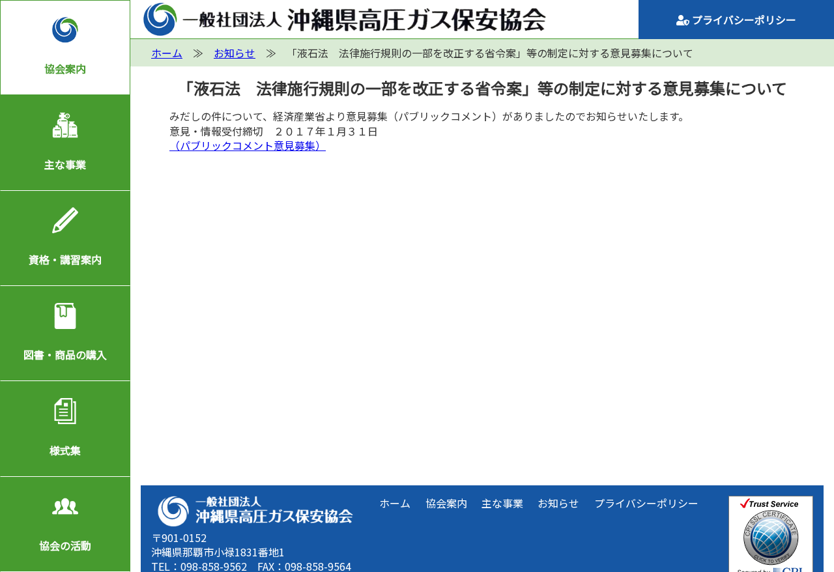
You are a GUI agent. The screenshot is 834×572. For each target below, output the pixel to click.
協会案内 (65, 68)
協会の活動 (65, 545)
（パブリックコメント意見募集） (247, 145)
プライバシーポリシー (742, 19)
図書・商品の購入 (65, 354)
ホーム (394, 503)
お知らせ (558, 503)
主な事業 (65, 164)
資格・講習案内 (65, 259)
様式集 (65, 450)
